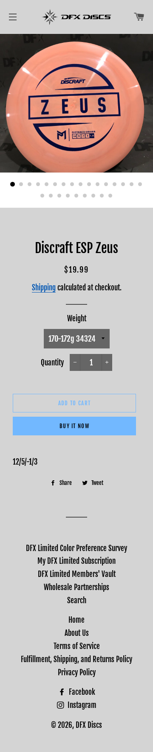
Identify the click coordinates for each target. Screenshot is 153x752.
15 (132, 184)
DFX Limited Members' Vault (77, 574)
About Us (77, 633)
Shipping (44, 287)
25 (110, 196)
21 (76, 196)
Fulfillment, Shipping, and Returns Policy (76, 659)
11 (98, 184)
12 (106, 184)
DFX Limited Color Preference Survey (76, 548)
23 (93, 196)
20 (68, 196)
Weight (76, 318)
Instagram (81, 705)
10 (89, 184)
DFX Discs (89, 725)
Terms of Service (77, 646)
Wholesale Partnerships (76, 587)
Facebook (81, 692)
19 (59, 196)
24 (102, 196)
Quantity (52, 362)
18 (51, 196)
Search (76, 600)
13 (114, 184)
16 (140, 184)
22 (85, 196)
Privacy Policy (77, 672)
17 (42, 196)
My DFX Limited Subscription (76, 561)
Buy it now (74, 426)
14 (123, 184)
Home (76, 620)
